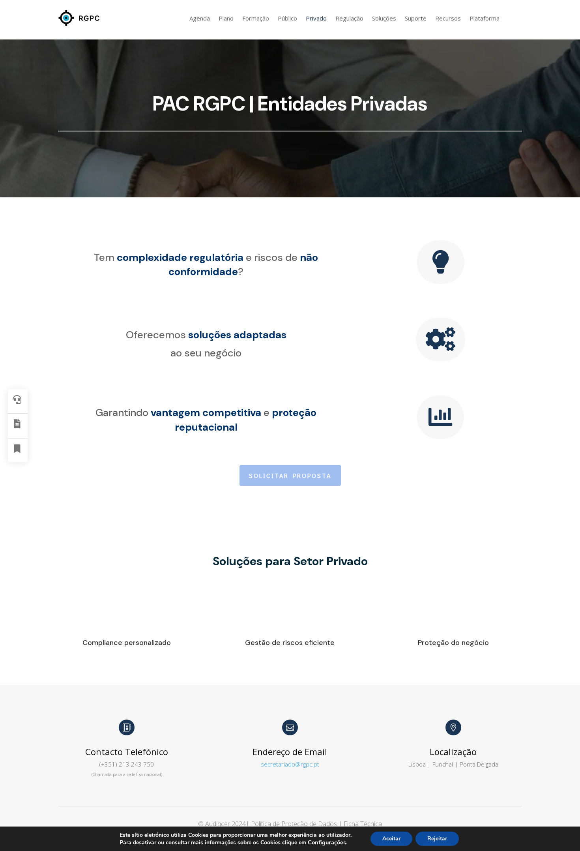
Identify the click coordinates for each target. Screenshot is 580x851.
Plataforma (485, 18)
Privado (316, 18)
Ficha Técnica (363, 823)
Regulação (349, 18)
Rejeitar (437, 838)
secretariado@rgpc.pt (290, 764)
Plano (226, 18)
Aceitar (391, 838)
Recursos (448, 18)
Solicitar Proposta (290, 475)
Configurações (327, 842)
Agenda (199, 18)
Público (287, 18)
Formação (255, 18)
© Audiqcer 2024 (222, 823)
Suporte (416, 18)
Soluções (384, 18)
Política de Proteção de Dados (295, 823)
